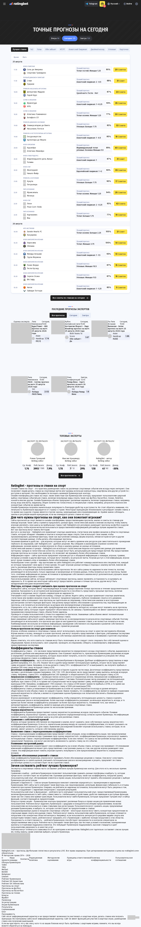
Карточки (124, 49)
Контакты (24, 859)
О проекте (5, 859)
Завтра (85, 315)
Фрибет (5, 898)
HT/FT (62, 49)
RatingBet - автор (104, 458)
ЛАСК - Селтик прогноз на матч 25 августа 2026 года (38, 384)
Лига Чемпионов (37, 322)
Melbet (5, 869)
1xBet (4, 865)
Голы (39, 49)
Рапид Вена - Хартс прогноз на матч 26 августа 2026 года (76, 384)
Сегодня (73, 315)
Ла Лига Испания (111, 322)
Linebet (5, 876)
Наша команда (13, 859)
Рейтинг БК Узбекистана (13, 883)
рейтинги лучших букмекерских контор (76, 768)
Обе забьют (50, 49)
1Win (4, 867)
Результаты (7, 907)
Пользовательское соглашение (124, 859)
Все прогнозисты (69, 475)
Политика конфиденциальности (101, 859)
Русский (114, 4)
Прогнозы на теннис (11, 893)
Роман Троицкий (37, 458)
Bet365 (5, 872)
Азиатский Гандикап (78, 49)
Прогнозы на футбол (11, 888)
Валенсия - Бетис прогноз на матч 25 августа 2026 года (117, 328)
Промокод (6, 900)
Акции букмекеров (10, 905)
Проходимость (8, 914)
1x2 (31, 49)
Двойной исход (97, 49)
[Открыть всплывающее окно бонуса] (102, 4)
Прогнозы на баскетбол (12, 890)
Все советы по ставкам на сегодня (69, 298)
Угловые (112, 49)
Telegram (93, 4)
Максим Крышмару (71, 458)
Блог (4, 912)
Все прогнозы (58, 315)
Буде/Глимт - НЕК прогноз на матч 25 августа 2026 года (40, 330)
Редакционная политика (35, 859)
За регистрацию (9, 902)
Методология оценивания (53, 859)
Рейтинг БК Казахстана (12, 881)
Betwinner (6, 874)
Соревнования (8, 909)
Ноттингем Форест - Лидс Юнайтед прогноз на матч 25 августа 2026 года (77, 328)
